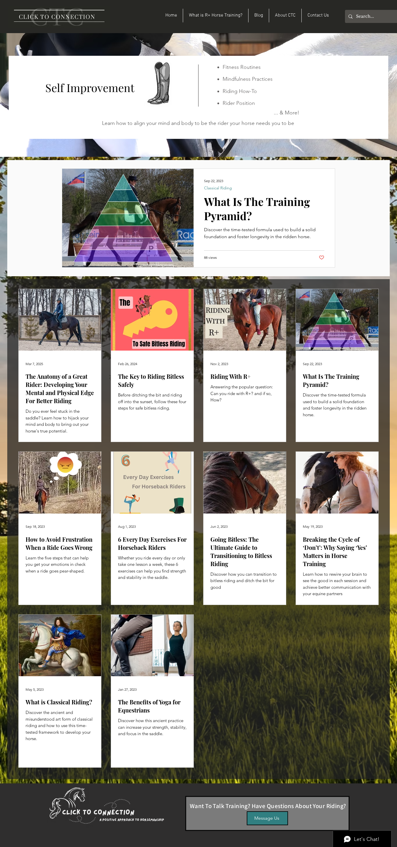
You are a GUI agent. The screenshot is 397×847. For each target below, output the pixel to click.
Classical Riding (218, 188)
